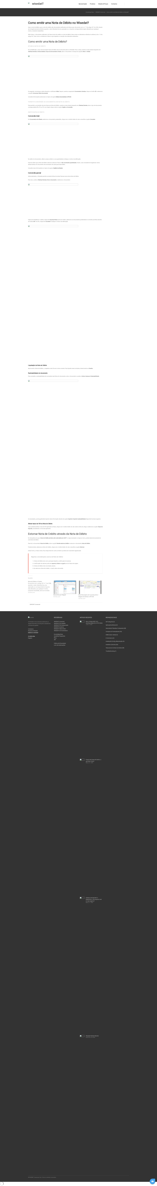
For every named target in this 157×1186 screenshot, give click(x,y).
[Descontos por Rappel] (65, 587)
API (55, 639)
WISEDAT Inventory (59, 627)
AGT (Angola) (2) (110, 621)
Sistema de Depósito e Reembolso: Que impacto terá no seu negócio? (94, 899)
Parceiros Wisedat (33, 630)
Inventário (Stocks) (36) (112, 644)
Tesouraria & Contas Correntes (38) (115, 648)
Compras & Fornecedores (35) (114, 631)
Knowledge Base (58, 634)
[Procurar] (126, 4)
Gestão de (58, 168)
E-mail (123, 1177)
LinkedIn (119, 1177)
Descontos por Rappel (59, 595)
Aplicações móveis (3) (112, 625)
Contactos (31, 629)
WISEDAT (61, 630)
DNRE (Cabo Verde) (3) (112, 634)
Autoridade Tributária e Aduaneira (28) (116, 628)
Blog (55, 638)
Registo (30, 638)
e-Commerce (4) (110, 638)
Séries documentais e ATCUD (63, 97)
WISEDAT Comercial (100, 12)
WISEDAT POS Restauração (61, 625)
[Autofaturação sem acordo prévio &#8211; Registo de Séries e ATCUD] (90, 587)
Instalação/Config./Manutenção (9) (115, 641)
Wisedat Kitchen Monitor (92, 1036)
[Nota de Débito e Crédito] (40, 587)
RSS (127, 1177)
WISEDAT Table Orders (60, 628)
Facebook (115, 1177)
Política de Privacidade (60, 643)
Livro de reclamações (59, 645)
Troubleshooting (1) (111, 651)
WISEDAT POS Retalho (60, 623)
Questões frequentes (59, 636)
